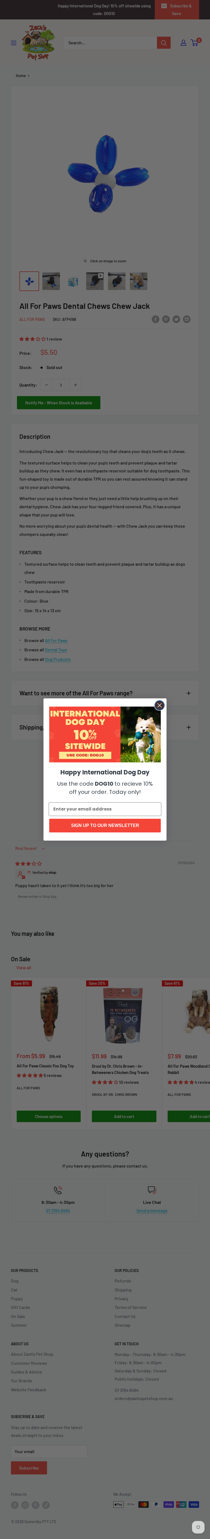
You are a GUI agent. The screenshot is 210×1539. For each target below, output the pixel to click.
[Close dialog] (159, 705)
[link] (105, 734)
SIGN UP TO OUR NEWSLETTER (105, 825)
